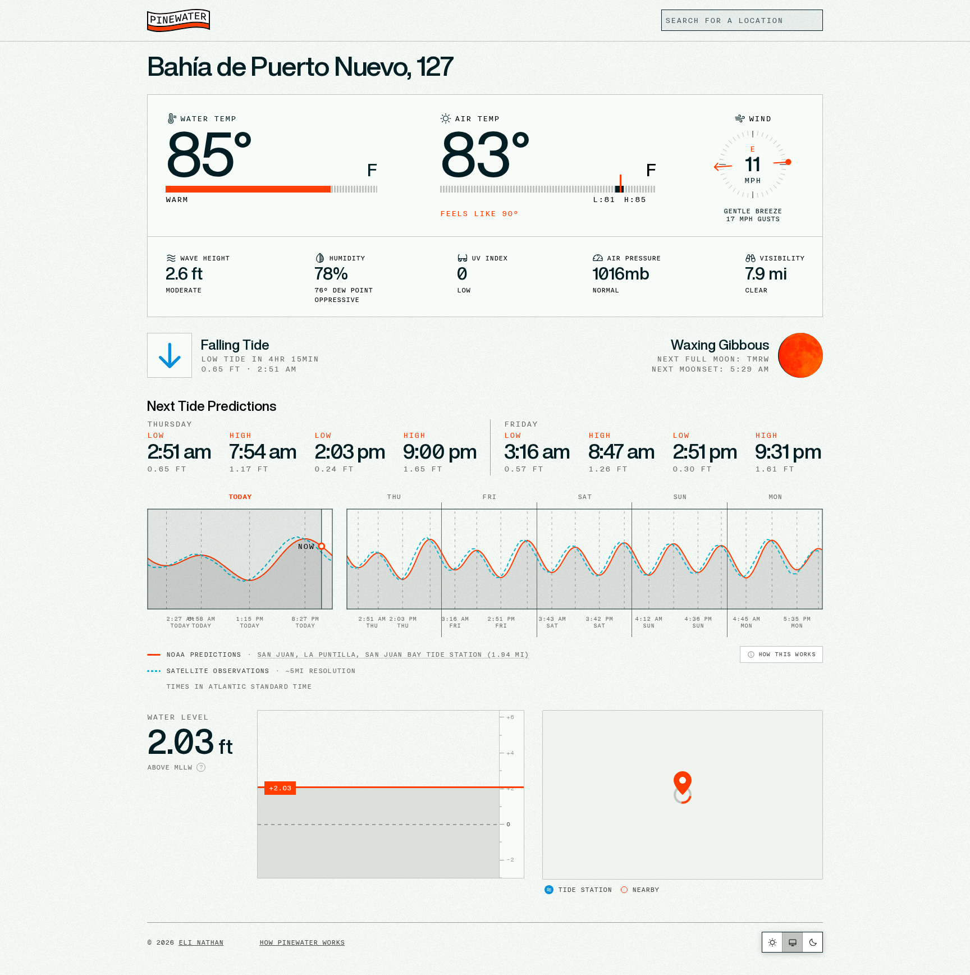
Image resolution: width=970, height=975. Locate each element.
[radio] (772, 942)
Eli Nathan (201, 942)
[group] (792, 942)
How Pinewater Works (302, 942)
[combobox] (742, 20)
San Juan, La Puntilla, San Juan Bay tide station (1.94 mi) (393, 654)
